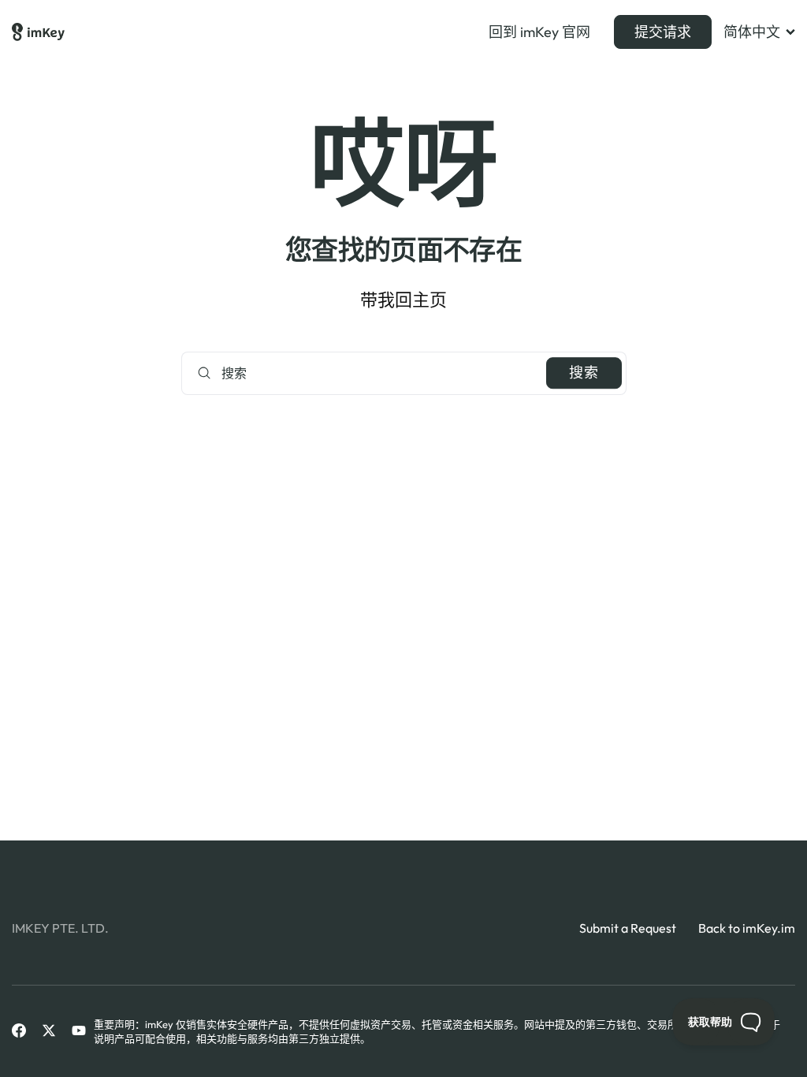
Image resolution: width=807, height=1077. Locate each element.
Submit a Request (627, 928)
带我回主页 (403, 300)
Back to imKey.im (746, 928)
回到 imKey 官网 (539, 32)
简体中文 (751, 32)
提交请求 (662, 32)
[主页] (38, 32)
